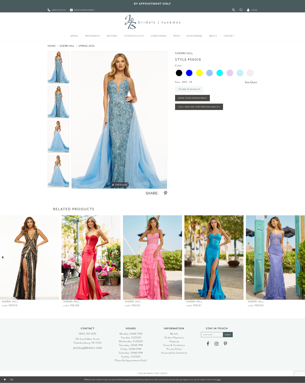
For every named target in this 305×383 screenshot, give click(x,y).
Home (52, 46)
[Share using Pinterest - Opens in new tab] (165, 193)
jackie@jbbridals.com (87, 348)
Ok (12, 379)
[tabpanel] (58, 68)
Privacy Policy (174, 349)
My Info (174, 333)
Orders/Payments (174, 337)
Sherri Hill (67, 46)
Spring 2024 (86, 46)
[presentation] (29, 257)
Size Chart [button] (251, 82)
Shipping (174, 341)
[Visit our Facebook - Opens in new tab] (208, 343)
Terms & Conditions (174, 345)
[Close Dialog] (5, 379)
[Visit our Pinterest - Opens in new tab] (225, 343)
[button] (241, 9)
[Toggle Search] (233, 9)
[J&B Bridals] (152, 22)
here (218, 379)
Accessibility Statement (174, 352)
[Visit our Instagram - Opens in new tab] (216, 343)
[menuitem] (56, 9)
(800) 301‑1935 (88, 333)
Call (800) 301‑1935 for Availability (199, 107)
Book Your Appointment (192, 98)
